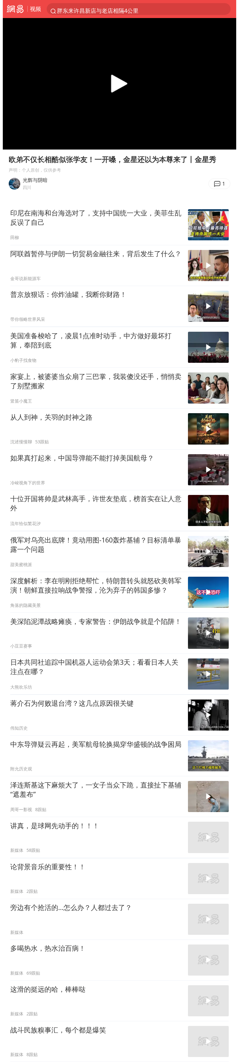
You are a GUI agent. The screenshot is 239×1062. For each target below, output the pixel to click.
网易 (15, 9)
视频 (35, 8)
